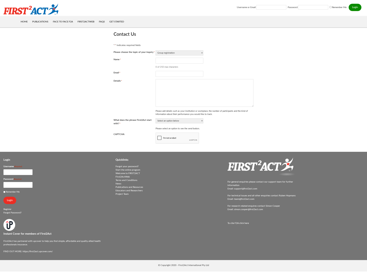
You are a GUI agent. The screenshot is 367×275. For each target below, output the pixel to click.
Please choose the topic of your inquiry (134, 52)
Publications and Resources (129, 187)
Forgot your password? (127, 166)
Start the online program (128, 170)
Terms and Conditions (126, 180)
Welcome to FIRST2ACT (128, 173)
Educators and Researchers (129, 190)
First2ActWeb (86, 22)
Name (117, 59)
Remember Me (338, 7)
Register (7, 209)
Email (117, 73)
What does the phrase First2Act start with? (133, 122)
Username (12, 166)
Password (293, 7)
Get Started (116, 22)
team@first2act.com (244, 199)
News (118, 184)
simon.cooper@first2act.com (248, 209)
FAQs (102, 22)
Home (24, 22)
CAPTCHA (119, 134)
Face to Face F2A (63, 22)
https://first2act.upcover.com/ (38, 251)
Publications (40, 22)
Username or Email (246, 7)
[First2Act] (262, 175)
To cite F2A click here (238, 223)
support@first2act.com (245, 189)
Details (118, 81)
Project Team (122, 194)
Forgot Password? (12, 213)
